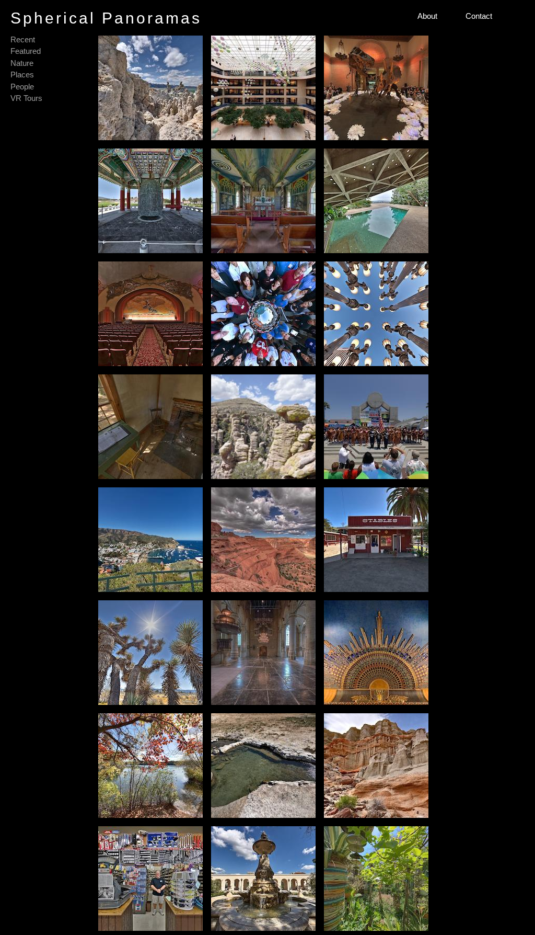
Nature (21, 63)
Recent (22, 39)
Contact (479, 16)
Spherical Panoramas (106, 18)
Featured (25, 51)
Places (22, 74)
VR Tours (26, 98)
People (22, 86)
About (427, 16)
